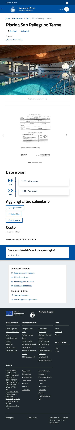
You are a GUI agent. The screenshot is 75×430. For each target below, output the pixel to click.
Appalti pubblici (27, 347)
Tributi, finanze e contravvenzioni (44, 343)
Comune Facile (54, 422)
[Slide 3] (36, 163)
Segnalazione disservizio (26, 382)
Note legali (42, 380)
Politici (8, 341)
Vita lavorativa (27, 341)
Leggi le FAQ (26, 371)
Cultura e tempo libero (27, 336)
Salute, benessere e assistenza (45, 352)
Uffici (7, 335)
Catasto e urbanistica (29, 350)
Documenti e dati (11, 350)
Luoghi (57, 348)
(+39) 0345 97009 (12, 392)
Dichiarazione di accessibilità (44, 388)
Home (8, 18)
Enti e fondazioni (11, 338)
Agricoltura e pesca (45, 360)
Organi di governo (11, 328)
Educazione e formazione (43, 330)
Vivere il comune (17, 18)
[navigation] (2, 9)
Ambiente (42, 347)
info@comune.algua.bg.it (12, 407)
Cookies (41, 383)
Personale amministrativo (11, 346)
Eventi (28, 18)
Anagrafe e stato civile (27, 330)
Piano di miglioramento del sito (44, 396)
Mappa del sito (32, 417)
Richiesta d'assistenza (26, 388)
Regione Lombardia (11, 3)
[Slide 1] (29, 163)
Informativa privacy (45, 377)
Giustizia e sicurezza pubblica (45, 336)
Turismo (24, 354)
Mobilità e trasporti (28, 357)
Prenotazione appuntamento (27, 375)
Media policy (10, 417)
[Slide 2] (33, 163)
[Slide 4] (40, 163)
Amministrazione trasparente (44, 372)
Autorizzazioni (43, 357)
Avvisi (57, 335)
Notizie (57, 328)
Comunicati (58, 332)
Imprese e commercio (29, 344)
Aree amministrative (12, 332)
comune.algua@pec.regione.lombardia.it (13, 400)
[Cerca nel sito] (66, 9)
